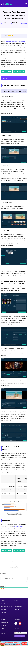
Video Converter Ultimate (6, 606)
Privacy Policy (4, 631)
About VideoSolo (4, 622)
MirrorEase (3, 609)
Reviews (24, 23)
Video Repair (3, 612)
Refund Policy (4, 633)
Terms (2, 628)
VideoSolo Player (4, 615)
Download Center (18, 606)
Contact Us (3, 625)
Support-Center (17, 603)
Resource (16, 609)
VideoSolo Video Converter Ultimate (15, 41)
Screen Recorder (4, 603)
